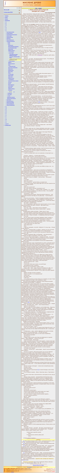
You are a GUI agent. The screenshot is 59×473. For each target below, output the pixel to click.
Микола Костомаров (10, 102)
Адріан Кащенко (10, 33)
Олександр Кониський (11, 41)
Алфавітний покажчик (11, 97)
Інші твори (10, 94)
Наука (6, 17)
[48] (40, 32)
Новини (6, 15)
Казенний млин (10, 70)
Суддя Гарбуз (10, 86)
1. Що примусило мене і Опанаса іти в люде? (13, 55)
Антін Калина (11, 51)
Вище (42, 465)
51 (23, 452)
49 (23, 443)
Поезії (9, 42)
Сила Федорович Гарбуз (12, 47)
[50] (29, 302)
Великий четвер (25, 459)
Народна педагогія (11, 63)
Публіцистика (8, 125)
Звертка (9, 62)
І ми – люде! (11, 53)
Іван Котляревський (10, 103)
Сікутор (9, 83)
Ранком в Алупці (11, 78)
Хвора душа (10, 76)
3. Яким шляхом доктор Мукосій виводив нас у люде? (15, 59)
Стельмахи (10, 90)
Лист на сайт (6, 9)
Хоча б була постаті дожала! (13, 80)
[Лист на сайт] (19, 10)
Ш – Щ (7, 123)
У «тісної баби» (11, 74)
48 (23, 440)
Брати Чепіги (10, 71)
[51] (38, 369)
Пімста (9, 72)
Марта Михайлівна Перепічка (13, 46)
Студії (9, 95)
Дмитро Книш (10, 49)
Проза (9, 43)
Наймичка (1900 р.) (11, 88)
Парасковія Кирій (10, 37)
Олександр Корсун (10, 101)
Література (7, 20)
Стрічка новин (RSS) (8, 12)
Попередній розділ (37, 465)
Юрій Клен (9, 38)
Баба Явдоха (11, 79)
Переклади (10, 93)
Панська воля (10, 45)
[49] (39, 102)
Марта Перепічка (11, 84)
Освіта (6, 18)
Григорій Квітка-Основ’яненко (12, 34)
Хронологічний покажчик (11, 98)
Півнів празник (10, 75)
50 (23, 445)
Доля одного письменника (12, 67)
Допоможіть (29, 467)
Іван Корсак (9, 99)
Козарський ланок (12, 66)
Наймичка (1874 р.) (11, 50)
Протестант (10, 87)
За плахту (10, 82)
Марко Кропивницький (11, 105)
